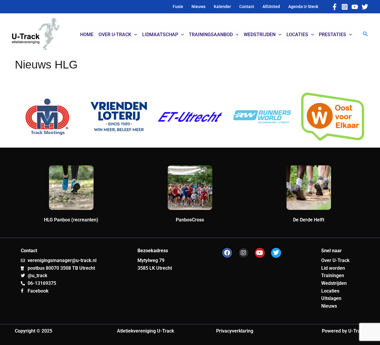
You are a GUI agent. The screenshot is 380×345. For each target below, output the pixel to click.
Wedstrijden (334, 283)
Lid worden (333, 268)
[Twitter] (365, 7)
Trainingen (332, 275)
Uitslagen (331, 298)
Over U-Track (335, 260)
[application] (134, 34)
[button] (365, 34)
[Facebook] (334, 7)
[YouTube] (355, 7)
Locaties (330, 291)
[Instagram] (344, 7)
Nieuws (329, 306)
